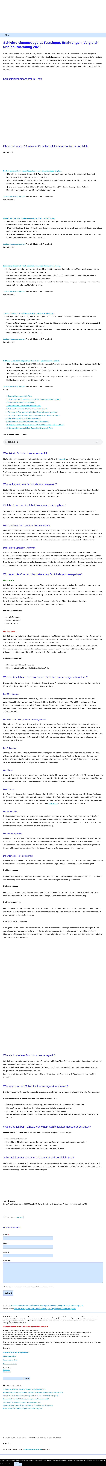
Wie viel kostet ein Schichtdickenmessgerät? (23, 418)
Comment (6, 1261)
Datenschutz (7, 1372)
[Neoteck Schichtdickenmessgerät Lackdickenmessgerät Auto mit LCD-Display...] (53, 161)
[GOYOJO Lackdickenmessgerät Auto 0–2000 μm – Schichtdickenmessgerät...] (53, 351)
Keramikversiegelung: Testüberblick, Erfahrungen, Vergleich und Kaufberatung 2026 (45, 1309)
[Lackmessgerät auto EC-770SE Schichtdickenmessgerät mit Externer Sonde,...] (53, 256)
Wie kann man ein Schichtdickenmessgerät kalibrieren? (27, 422)
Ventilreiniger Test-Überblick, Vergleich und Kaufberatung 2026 (21, 1402)
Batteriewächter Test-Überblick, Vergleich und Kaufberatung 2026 (22, 1408)
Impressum (6, 1370)
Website (6, 1252)
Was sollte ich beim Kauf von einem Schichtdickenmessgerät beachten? (33, 415)
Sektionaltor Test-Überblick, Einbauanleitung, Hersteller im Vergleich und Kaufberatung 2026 (30, 1396)
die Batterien (53, 803)
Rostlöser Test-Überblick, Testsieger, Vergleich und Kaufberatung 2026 (24, 1389)
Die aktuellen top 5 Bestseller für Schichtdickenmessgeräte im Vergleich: (33, 399)
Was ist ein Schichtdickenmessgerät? (20, 402)
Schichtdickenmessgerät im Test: (19, 396)
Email (5, 1243)
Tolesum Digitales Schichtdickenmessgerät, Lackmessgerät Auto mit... (28, 313)
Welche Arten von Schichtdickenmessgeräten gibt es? (26, 409)
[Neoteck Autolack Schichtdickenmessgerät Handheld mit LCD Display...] (53, 209)
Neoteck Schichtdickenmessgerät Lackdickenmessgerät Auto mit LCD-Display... (32, 171)
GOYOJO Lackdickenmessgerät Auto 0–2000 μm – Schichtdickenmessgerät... (31, 361)
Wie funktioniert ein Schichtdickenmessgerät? (23, 406)
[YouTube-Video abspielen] (53, 111)
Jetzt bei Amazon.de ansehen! (14, 196)
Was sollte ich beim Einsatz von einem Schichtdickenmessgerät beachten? (34, 425)
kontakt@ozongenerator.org (33, 1449)
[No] (20, 1464)
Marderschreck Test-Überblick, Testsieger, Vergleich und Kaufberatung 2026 (26, 1399)
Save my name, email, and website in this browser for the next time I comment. (29, 1287)
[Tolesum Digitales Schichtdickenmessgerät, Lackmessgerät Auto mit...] (53, 304)
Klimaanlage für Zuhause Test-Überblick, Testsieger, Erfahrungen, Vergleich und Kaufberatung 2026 (33, 1392)
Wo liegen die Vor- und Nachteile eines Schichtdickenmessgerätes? (32, 412)
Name (6, 1235)
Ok (16, 1463)
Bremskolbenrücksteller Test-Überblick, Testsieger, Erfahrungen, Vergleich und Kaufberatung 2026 (47, 1305)
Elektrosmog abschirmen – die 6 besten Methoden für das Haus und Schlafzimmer (28, 1405)
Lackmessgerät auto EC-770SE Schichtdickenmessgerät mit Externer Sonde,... (32, 266)
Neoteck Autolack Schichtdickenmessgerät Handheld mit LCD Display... (29, 218)
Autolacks (62, 459)
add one (19, 1217)
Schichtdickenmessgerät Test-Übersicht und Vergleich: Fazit (29, 428)
